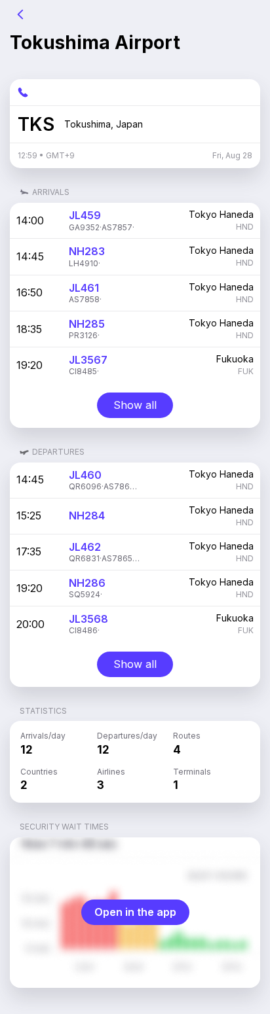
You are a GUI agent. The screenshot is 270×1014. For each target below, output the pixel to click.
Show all (135, 404)
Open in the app (135, 911)
